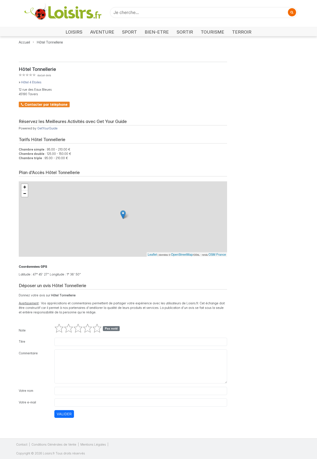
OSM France (217, 254)
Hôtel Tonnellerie (50, 42)
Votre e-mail (27, 402)
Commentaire (28, 353)
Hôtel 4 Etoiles (31, 82)
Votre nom (26, 390)
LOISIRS (74, 32)
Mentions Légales (93, 444)
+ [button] (24, 187)
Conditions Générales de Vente (53, 444)
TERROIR (241, 32)
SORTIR (185, 32)
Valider (64, 414)
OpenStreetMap (182, 254)
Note (22, 330)
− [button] (24, 193)
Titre (22, 341)
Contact (21, 444)
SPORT (129, 32)
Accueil (24, 42)
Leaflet (152, 254)
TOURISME (212, 32)
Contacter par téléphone (45, 104)
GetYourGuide (47, 128)
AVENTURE (102, 32)
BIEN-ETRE (157, 32)
